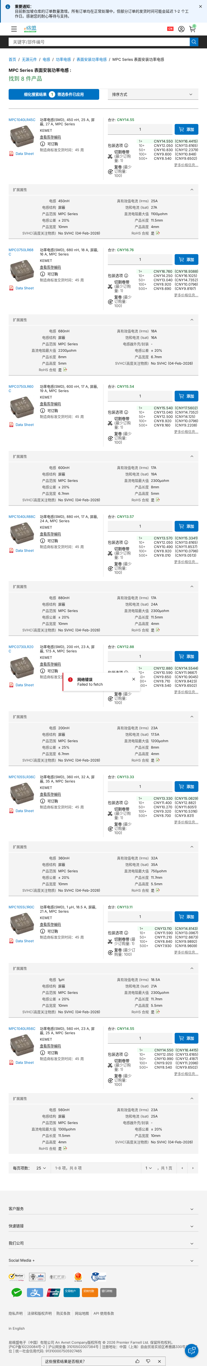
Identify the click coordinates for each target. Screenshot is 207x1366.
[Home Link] (35, 29)
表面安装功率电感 (92, 59)
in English (17, 1328)
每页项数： (22, 1168)
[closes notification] (200, 6)
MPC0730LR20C (21, 649)
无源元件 (29, 59)
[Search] (194, 42)
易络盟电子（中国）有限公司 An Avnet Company (48, 1342)
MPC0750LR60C (21, 388)
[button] (14, 29)
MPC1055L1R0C (21, 907)
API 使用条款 (104, 1313)
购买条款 (63, 1313)
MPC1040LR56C (22, 1028)
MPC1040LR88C (22, 516)
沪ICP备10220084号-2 (27, 1346)
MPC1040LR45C (22, 120)
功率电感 (63, 59)
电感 (46, 59)
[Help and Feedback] (191, 1350)
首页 (12, 59)
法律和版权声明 (39, 1313)
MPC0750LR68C (21, 252)
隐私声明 (16, 1313)
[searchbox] (99, 42)
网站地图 (82, 1313)
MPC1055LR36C (22, 777)
